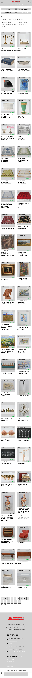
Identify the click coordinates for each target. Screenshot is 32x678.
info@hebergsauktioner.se (15, 643)
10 (8, 601)
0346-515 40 (10, 648)
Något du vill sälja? (11, 659)
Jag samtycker (16, 673)
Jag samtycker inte (16, 675)
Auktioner (4, 4)
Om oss (8, 663)
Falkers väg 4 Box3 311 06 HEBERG (17, 651)
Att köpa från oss (10, 661)
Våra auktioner (10, 666)
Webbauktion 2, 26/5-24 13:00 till (15, 4)
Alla (19, 601)
